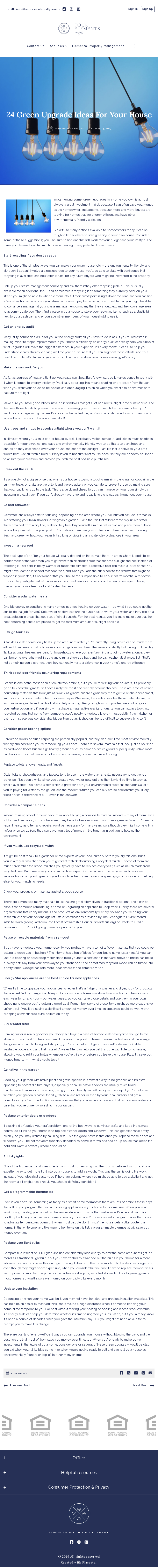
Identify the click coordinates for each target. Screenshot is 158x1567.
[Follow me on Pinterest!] (78, 9)
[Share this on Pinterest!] (143, 1373)
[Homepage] (79, 29)
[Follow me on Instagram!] (71, 9)
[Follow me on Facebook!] (64, 9)
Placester (89, 1562)
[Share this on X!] (129, 1373)
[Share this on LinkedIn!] (136, 1373)
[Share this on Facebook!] (121, 1373)
